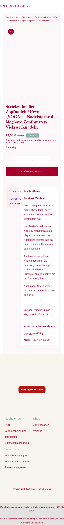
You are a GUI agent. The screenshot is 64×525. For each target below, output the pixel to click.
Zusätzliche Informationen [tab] (14, 201)
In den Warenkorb (32, 171)
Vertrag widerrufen (32, 389)
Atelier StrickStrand (41, 489)
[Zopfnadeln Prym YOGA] (32, 62)
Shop (18, 17)
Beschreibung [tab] (14, 191)
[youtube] (38, 476)
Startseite (10, 17)
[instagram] (32, 476)
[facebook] (25, 476)
